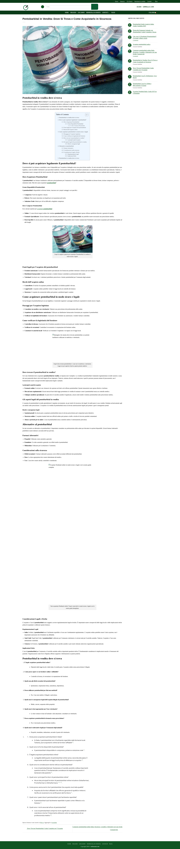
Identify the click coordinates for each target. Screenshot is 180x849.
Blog (156, 1)
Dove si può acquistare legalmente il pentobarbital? (72, 120)
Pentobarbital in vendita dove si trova (69, 117)
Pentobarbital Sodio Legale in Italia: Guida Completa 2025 (143, 25)
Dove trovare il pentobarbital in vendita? (74, 138)
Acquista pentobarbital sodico (141, 44)
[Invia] (94, 7)
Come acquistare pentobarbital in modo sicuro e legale (73, 132)
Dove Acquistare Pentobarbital (71, 122)
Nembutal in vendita (139, 1)
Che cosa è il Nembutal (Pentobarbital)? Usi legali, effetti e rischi (144, 37)
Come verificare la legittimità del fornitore (74, 136)
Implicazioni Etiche (72, 156)
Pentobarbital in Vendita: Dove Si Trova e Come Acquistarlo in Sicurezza (145, 61)
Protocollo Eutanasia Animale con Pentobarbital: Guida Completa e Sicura (144, 31)
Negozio (122, 1)
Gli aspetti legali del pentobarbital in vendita (75, 142)
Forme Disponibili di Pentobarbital (75, 124)
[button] (42, 6)
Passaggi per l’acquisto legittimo (72, 134)
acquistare (44, 209)
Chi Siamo (129, 1)
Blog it (42, 822)
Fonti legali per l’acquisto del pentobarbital (75, 127)
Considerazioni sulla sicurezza (71, 150)
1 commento (139, 40)
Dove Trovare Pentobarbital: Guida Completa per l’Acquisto (45, 828)
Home (116, 1)
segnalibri (54, 822)
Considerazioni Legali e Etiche (72, 152)
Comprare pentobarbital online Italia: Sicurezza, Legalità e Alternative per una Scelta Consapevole (145, 52)
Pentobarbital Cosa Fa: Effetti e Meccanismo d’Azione (142, 84)
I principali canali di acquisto (74, 140)
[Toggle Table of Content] (86, 114)
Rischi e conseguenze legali (74, 144)
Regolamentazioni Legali (73, 154)
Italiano (151, 12)
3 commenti (138, 56)
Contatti (149, 1)
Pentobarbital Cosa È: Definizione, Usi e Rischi (145, 76)
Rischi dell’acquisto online (71, 129)
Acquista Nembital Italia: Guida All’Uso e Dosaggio (145, 92)
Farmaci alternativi (68, 148)
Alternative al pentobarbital (66, 146)
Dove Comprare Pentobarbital (78, 125)
